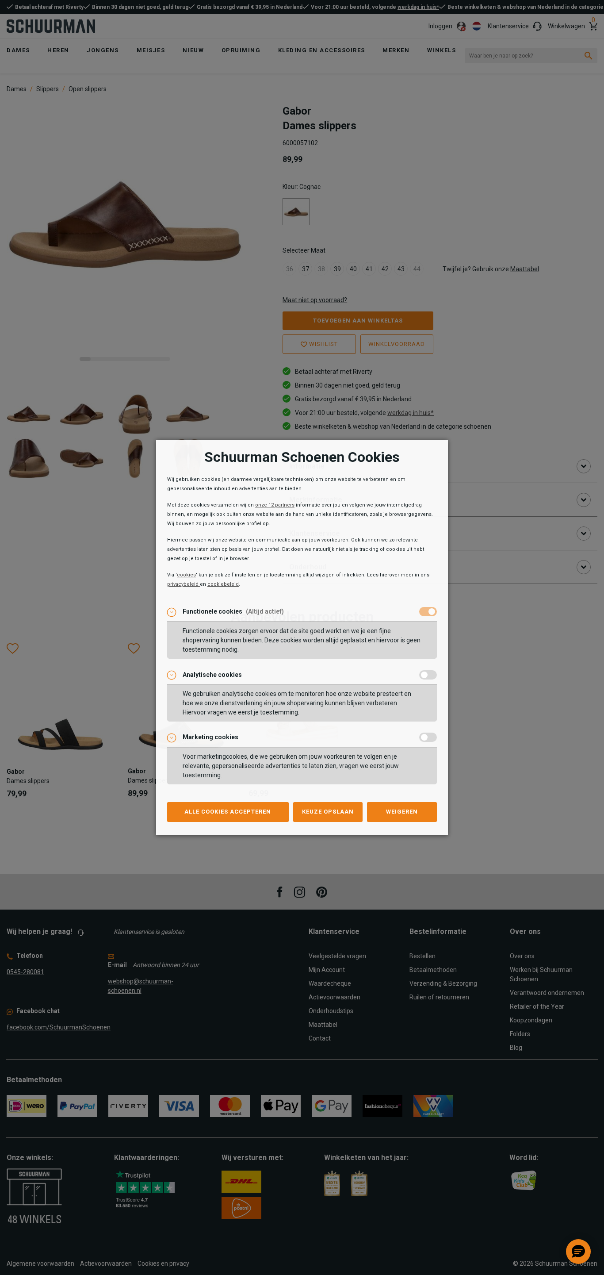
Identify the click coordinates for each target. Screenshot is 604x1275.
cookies (186, 575)
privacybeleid (183, 584)
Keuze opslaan (328, 811)
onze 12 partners (274, 505)
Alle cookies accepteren (227, 811)
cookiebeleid (223, 584)
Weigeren (402, 811)
